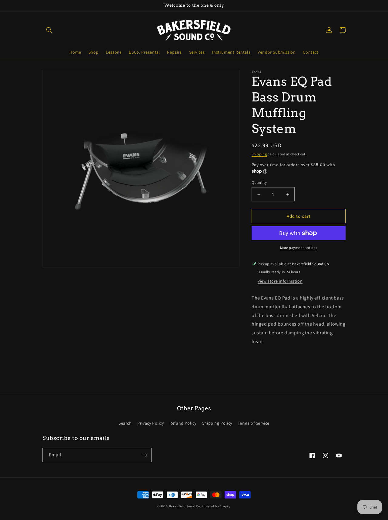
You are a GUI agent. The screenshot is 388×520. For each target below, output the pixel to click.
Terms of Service (253, 423)
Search (125, 423)
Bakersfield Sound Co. (185, 506)
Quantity (259, 182)
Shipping (259, 154)
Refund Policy (182, 423)
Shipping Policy (217, 423)
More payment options (298, 247)
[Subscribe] (144, 455)
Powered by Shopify (216, 506)
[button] (49, 30)
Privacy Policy (150, 423)
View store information (280, 281)
